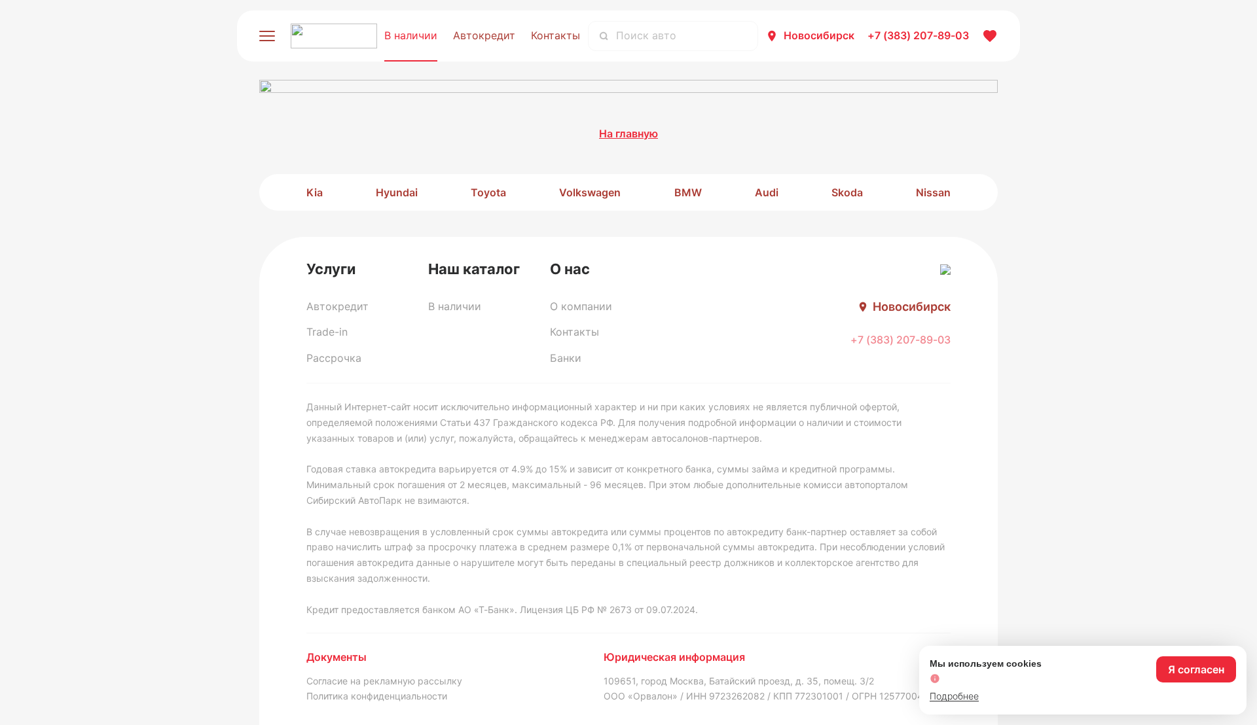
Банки (565, 357)
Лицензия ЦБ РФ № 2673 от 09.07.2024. (609, 609)
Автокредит (484, 35)
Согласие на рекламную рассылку (384, 680)
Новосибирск (819, 35)
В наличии (410, 35)
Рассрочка (333, 357)
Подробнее (954, 695)
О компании (581, 306)
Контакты (555, 35)
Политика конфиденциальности (376, 695)
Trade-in (327, 331)
